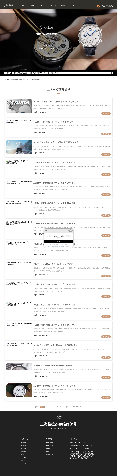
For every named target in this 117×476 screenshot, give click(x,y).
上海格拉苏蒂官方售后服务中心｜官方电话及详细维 (54, 305)
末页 (67, 407)
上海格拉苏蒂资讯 (36, 80)
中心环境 (53, 6)
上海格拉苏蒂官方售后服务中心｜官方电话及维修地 (54, 284)
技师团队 (63, 6)
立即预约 (58, 241)
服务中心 (48, 451)
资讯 (74, 6)
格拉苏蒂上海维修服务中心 (20, 80)
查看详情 (106, 113)
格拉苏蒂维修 (49, 442)
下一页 (59, 407)
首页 (23, 6)
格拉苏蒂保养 (49, 445)
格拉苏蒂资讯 (49, 454)
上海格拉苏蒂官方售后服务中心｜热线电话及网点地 (54, 163)
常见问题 (48, 448)
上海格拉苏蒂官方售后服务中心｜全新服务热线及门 (54, 122)
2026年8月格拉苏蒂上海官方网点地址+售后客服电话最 (55, 345)
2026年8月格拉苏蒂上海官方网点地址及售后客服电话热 (55, 102)
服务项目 (33, 6)
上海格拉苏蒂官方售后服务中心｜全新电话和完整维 (54, 386)
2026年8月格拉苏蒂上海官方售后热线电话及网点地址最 (55, 142)
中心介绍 (43, 6)
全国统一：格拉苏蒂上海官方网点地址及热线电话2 (54, 264)
